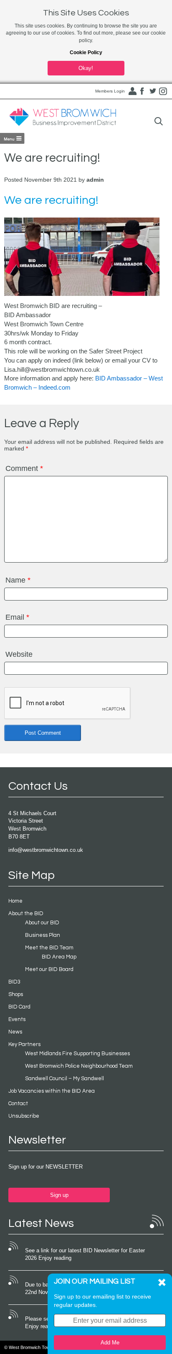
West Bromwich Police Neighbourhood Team (79, 1066)
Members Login (110, 91)
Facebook (142, 91)
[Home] (62, 117)
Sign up (59, 1195)
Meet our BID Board (49, 969)
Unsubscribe (23, 1116)
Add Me (110, 1342)
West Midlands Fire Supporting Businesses (77, 1053)
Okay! (85, 68)
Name (17, 580)
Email (17, 617)
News (15, 1032)
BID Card (19, 1007)
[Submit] (158, 121)
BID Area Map (59, 957)
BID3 (14, 982)
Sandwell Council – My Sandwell (64, 1078)
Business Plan (42, 935)
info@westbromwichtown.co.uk (45, 850)
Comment (24, 468)
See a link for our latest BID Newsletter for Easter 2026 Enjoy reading (85, 1254)
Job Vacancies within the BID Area (51, 1091)
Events (16, 1019)
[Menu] (12, 138)
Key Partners (24, 1044)
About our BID (42, 923)
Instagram (163, 91)
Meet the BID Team (49, 948)
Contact (18, 1103)
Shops (15, 994)
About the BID (25, 913)
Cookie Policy (86, 52)
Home (15, 901)
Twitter (152, 91)
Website (19, 654)
